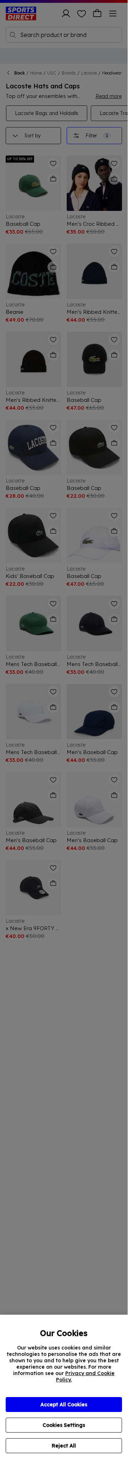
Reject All (64, 1446)
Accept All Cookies (63, 1404)
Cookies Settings (64, 1425)
